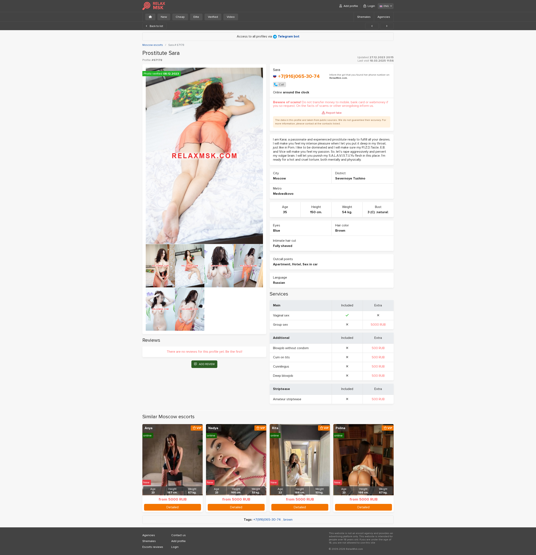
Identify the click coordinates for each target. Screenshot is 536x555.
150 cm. (316, 212)
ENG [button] (386, 6)
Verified (213, 17)
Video (231, 17)
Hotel (296, 264)
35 (285, 212)
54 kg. (347, 212)
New (164, 17)
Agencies (384, 17)
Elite (196, 17)
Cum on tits (281, 357)
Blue (276, 230)
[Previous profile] (372, 26)
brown (287, 520)
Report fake (334, 113)
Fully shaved (282, 246)
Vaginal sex (281, 315)
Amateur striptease (287, 399)
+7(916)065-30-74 (299, 76)
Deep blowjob (283, 376)
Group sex (280, 325)
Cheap (180, 17)
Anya (148, 428)
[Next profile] (387, 26)
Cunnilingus (281, 366)
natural (382, 212)
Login (371, 6)
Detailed (172, 507)
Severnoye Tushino (350, 178)
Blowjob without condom (291, 348)
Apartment (281, 264)
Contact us (178, 535)
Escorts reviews (152, 547)
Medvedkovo (283, 194)
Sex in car (310, 264)
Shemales (364, 17)
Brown (340, 230)
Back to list (156, 26)
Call (281, 84)
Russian (279, 283)
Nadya (213, 428)
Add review (207, 364)
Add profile (351, 6)
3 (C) (371, 212)
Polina (340, 428)
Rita (275, 428)
